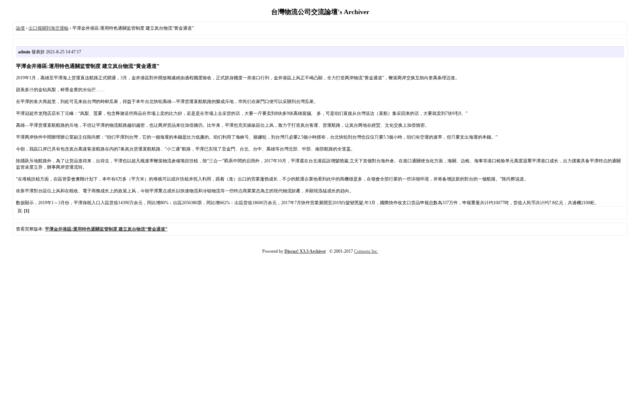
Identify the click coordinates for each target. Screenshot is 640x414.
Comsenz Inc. (366, 251)
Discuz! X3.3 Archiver (305, 251)
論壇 (20, 28)
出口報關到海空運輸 (49, 28)
